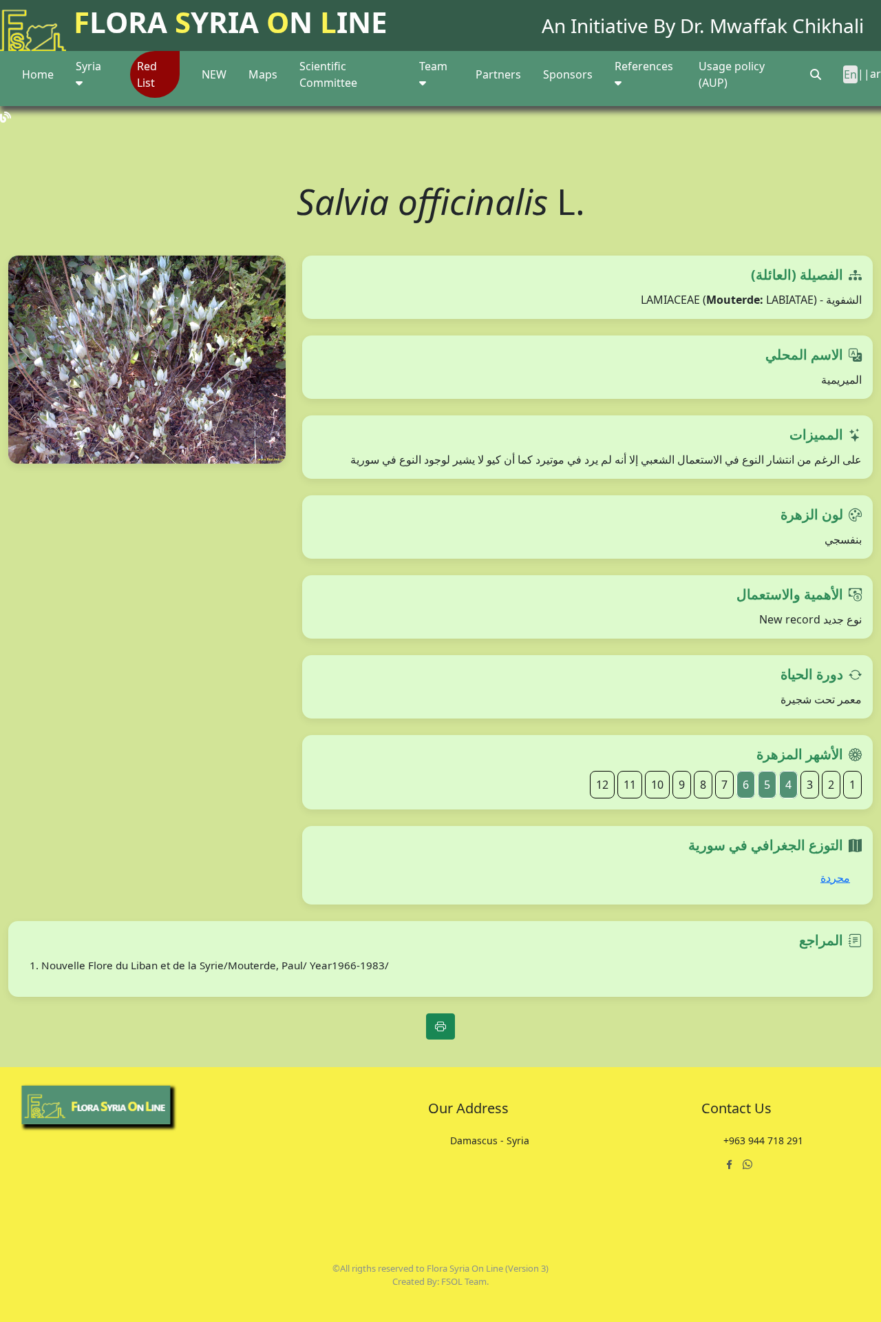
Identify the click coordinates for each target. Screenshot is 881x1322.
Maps (262, 74)
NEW (214, 74)
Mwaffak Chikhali (787, 25)
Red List (147, 74)
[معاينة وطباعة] (440, 1026)
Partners (498, 74)
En (850, 74)
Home (38, 74)
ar (875, 73)
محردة (835, 877)
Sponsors (568, 74)
